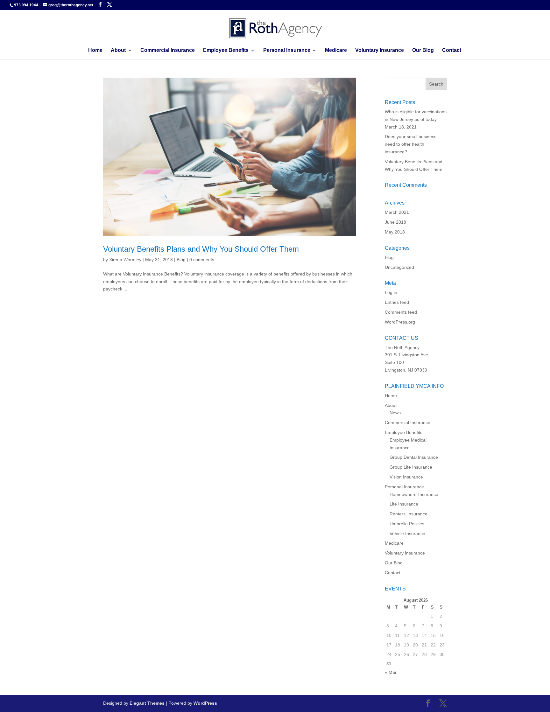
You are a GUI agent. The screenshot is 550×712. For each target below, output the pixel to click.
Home (95, 50)
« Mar (391, 672)
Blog (181, 259)
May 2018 (395, 231)
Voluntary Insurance (379, 50)
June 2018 (395, 222)
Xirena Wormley (125, 259)
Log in (391, 292)
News (395, 412)
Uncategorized (399, 267)
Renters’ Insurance (408, 513)
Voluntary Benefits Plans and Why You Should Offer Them (201, 249)
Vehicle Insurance (407, 533)
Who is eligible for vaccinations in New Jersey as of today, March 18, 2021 (416, 119)
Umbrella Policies (407, 523)
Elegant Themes (147, 703)
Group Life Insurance (411, 467)
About (118, 50)
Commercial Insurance (167, 50)
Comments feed (401, 312)
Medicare (336, 50)
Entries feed (397, 302)
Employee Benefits (226, 50)
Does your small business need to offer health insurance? (410, 144)
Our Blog (423, 50)
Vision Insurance (406, 476)
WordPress (205, 703)
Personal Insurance (286, 50)
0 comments (201, 259)
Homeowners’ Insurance (414, 494)
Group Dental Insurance (414, 457)
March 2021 (397, 212)
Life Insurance (404, 503)
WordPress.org (400, 322)
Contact (451, 50)
